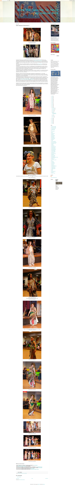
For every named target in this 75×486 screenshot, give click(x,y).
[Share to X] (19, 472)
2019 (52, 103)
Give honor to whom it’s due (34, 469)
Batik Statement (21, 473)
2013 (52, 119)
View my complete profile (54, 177)
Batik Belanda (53, 133)
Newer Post (17, 478)
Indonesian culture (53, 146)
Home (32, 478)
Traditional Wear (53, 168)
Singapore (52, 161)
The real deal (40, 467)
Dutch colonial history (53, 142)
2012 (52, 120)
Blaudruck (52, 139)
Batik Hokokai (53, 135)
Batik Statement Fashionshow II (54, 113)
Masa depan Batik (53, 153)
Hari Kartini (32, 468)
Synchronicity (53, 163)
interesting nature (53, 148)
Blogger (44, 484)
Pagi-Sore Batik (53, 155)
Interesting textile (53, 150)
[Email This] (18, 472)
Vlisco (52, 170)
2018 (52, 104)
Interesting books (53, 147)
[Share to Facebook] (20, 472)
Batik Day (52, 134)
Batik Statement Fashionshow (38, 60)
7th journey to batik (53, 128)
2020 (52, 102)
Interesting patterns (53, 149)
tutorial (52, 169)
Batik (18, 473)
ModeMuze (52, 154)
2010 (52, 122)
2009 (52, 123)
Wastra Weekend (53, 171)
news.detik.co (36, 465)
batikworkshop (53, 138)
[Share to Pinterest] (21, 472)
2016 (52, 106)
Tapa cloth (52, 164)
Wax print (52, 172)
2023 (52, 99)
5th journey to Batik (53, 126)
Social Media (52, 162)
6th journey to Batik (53, 127)
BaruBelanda (53, 131)
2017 (52, 105)
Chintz (52, 140)
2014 (52, 118)
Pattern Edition (53, 156)
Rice (51, 160)
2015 (52, 107)
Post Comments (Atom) (22, 479)
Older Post (46, 478)
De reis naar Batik (25, 473)
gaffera (39, 484)
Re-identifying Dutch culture (54, 157)
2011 (52, 121)
